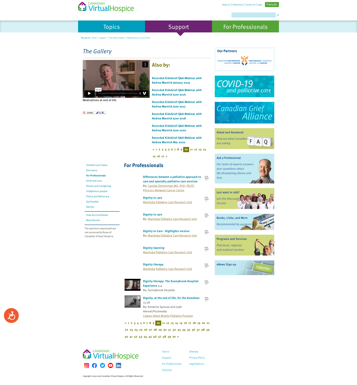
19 (198, 323)
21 (208, 323)
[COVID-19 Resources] (244, 86)
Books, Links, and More (232, 218)
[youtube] (110, 365)
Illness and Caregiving (98, 186)
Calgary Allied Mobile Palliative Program (168, 315)
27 (150, 329)
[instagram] (86, 365)
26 (145, 329)
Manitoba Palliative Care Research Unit (167, 202)
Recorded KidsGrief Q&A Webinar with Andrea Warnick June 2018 (177, 116)
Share (94, 112)
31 (169, 329)
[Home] (108, 6)
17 (162, 156)
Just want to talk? (228, 192)
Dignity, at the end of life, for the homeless (171, 298)
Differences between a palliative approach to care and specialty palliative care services (172, 179)
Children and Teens (97, 165)
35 (188, 329)
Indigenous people (96, 191)
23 (131, 329)
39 (208, 329)
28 (155, 329)
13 (200, 149)
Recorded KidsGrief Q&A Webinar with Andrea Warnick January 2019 (177, 80)
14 (204, 149)
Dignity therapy (153, 264)
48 (164, 336)
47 (159, 336)
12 (195, 149)
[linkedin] (118, 365)
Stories (90, 207)
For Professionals (96, 175)
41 (131, 336)
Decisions (91, 170)
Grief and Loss (94, 181)
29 (160, 329)
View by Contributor (97, 215)
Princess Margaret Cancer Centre (163, 190)
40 (126, 336)
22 (126, 329)
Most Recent (93, 220)
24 (136, 329)
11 (191, 149)
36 (193, 329)
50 (174, 336)
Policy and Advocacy (97, 196)
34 (184, 329)
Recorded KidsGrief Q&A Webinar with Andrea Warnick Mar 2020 (177, 139)
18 (194, 323)
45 (150, 336)
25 (140, 329)
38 (203, 329)
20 (203, 323)
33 (179, 329)
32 (174, 329)
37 (198, 329)
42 (135, 336)
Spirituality (92, 201)
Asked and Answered (230, 132)
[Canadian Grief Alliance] (244, 112)
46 (155, 336)
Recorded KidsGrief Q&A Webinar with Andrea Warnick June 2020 (177, 127)
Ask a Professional (229, 158)
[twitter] (102, 365)
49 (169, 336)
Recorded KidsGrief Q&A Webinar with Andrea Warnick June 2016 (177, 92)
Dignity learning (153, 247)
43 (140, 336)
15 (154, 156)
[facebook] (94, 365)
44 (145, 336)
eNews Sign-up (226, 264)
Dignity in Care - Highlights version (166, 231)
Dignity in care (152, 197)
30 (165, 329)
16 (158, 156)
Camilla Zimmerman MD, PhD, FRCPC (171, 185)
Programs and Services (232, 239)
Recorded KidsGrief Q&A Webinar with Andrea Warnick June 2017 (177, 104)
